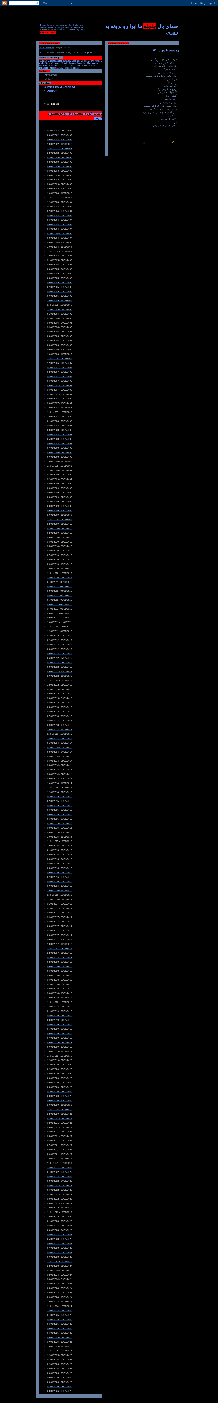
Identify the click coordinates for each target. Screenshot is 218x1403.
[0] (143, 143)
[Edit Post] (173, 143)
